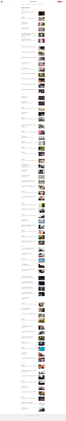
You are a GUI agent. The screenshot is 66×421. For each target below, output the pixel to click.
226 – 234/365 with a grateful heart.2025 (28, 391)
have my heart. (23, 113)
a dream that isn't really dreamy (27, 336)
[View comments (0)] (27, 54)
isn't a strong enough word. (25, 97)
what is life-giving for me (26, 308)
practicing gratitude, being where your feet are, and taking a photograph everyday (29, 166)
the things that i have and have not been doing (28, 125)
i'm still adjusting (24, 264)
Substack (29, 419)
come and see (23, 136)
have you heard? (24, 170)
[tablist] (25, 10)
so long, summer (24, 22)
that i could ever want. (24, 270)
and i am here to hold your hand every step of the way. (28, 403)
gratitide (23, 107)
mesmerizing (23, 96)
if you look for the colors (25, 175)
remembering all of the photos (27, 326)
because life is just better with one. (25, 371)
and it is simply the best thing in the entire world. (27, 181)
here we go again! (23, 63)
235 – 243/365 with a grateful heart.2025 (28, 375)
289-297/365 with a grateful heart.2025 (28, 225)
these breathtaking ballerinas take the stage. (27, 137)
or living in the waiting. (24, 353)
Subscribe (59, 1)
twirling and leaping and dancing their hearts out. (27, 277)
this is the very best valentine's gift (27, 269)
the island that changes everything (27, 180)
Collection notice (38, 415)
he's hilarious (23, 342)
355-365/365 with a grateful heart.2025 (28, 73)
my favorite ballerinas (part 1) (26, 292)
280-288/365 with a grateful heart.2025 (28, 241)
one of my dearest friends (26, 39)
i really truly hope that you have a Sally (28, 370)
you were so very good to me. (25, 23)
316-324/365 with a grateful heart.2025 (28, 186)
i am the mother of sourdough (26, 402)
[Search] (55, 1)
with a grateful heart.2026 (26, 62)
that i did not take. (23, 327)
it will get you (23, 386)
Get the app (36, 417)
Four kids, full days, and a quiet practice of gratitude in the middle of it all (29, 36)
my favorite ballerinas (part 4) (26, 276)
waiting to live (24, 352)
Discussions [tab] (27, 9)
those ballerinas (24, 112)
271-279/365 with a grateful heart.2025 (28, 248)
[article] (33, 13)
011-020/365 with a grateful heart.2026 (28, 52)
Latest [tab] (22, 9)
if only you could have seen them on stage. (27, 102)
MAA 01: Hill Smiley (25, 164)
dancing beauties (24, 101)
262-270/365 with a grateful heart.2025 (28, 313)
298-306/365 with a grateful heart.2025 (28, 209)
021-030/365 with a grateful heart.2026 (28, 46)
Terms (34, 415)
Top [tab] (24, 9)
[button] (23, 4)
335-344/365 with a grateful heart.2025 (28, 84)
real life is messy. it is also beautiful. (26, 226)
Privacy (32, 415)
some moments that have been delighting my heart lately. (29, 18)
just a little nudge (24, 219)
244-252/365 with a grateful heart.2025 (28, 358)
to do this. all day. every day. (25, 220)
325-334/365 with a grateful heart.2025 (28, 89)
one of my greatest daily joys (26, 253)
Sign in (64, 1)
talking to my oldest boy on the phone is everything (28, 69)
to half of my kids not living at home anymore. (27, 265)
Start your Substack (31, 417)
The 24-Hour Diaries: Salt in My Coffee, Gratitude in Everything (28, 34)
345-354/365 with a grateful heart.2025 (28, 78)
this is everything (24, 68)
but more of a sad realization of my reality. (27, 337)
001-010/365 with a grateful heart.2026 (28, 57)
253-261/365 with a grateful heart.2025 (28, 331)
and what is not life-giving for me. (25, 309)
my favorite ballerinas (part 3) (26, 281)
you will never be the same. (25, 176)
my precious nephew (25, 297)
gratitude (23, 17)
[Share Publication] (56, 1)
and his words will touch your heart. (26, 343)
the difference (24, 407)
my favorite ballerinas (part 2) (26, 287)
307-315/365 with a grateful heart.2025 (28, 196)
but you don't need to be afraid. (25, 387)
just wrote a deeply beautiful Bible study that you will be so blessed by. (29, 40)
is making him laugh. (24, 254)
